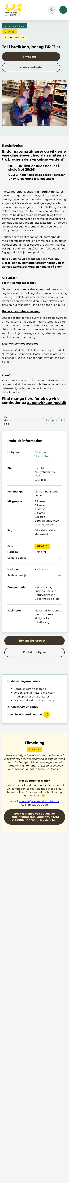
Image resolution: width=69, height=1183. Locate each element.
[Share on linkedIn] (53, 420)
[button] (31, 56)
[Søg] (52, 10)
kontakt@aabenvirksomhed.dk (39, 801)
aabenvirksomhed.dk (46, 402)
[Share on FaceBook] (61, 420)
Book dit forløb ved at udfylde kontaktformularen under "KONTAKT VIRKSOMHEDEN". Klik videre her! (34, 817)
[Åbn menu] (63, 10)
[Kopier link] (45, 420)
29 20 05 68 (40, 804)
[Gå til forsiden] (13, 10)
